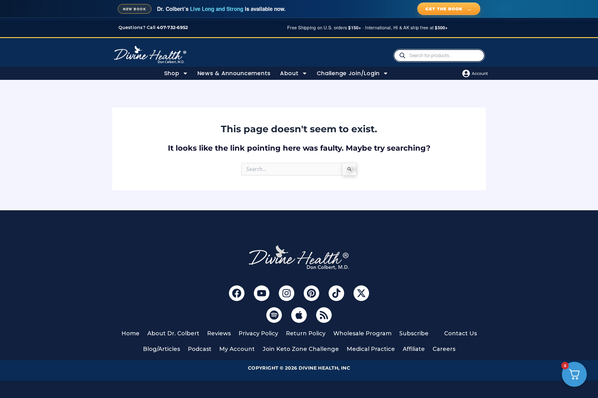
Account (480, 73)
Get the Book (448, 8)
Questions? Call (153, 27)
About (289, 73)
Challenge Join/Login (348, 73)
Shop (171, 73)
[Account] (466, 73)
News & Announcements (234, 73)
